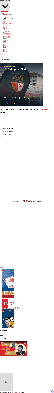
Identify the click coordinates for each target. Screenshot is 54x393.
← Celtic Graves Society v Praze (4, 125)
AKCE (2, 39)
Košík (4, 48)
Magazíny (4, 45)
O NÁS (3, 13)
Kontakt (6, 15)
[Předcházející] (0, 332)
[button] (52, 391)
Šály (4, 44)
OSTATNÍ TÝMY (7, 35)
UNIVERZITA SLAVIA (6, 36)
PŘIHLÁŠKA (3, 22)
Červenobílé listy (5, 46)
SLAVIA (4, 32)
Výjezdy (4, 41)
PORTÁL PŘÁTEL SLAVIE (27, 200)
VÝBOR (6, 16)
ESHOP (3, 43)
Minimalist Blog (16, 392)
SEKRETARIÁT (5, 30)
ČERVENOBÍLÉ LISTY (6, 28)
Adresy (4, 50)
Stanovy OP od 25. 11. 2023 (9, 18)
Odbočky (6, 17)
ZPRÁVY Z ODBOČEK (6, 26)
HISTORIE (4, 19)
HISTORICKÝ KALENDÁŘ (7, 42)
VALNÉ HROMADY (6, 31)
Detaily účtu (5, 51)
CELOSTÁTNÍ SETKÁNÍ (6, 37)
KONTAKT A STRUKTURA (7, 14)
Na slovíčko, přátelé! (45, 109)
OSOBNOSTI (5, 27)
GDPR (4, 21)
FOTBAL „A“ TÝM (7, 33)
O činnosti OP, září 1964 (8, 20)
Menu (1, 54)
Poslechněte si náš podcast (6, 106)
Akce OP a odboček (6, 40)
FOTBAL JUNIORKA (8, 34)
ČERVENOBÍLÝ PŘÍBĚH (7, 23)
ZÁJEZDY (4, 38)
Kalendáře (4, 47)
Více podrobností (5, 339)
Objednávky (5, 49)
